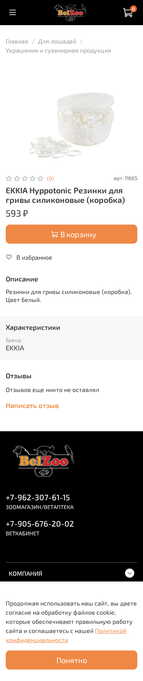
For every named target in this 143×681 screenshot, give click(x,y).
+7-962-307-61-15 (38, 497)
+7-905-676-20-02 (40, 523)
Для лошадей (57, 41)
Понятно (71, 660)
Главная (17, 41)
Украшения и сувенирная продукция (58, 50)
